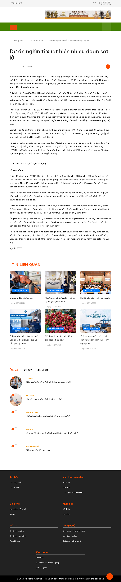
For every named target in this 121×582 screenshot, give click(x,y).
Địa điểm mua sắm (18, 536)
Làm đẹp (66, 514)
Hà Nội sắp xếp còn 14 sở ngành (95, 298)
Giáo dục (29, 378)
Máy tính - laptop (70, 536)
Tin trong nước (36, 40)
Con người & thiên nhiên (73, 492)
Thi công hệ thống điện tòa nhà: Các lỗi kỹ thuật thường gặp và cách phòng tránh (24, 340)
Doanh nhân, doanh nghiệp (47, 563)
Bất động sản (32, 412)
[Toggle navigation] (13, 27)
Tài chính (30, 395)
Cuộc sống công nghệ (72, 541)
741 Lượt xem (27, 66)
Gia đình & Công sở (18, 509)
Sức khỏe (66, 509)
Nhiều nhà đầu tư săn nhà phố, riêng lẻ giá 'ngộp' (48, 416)
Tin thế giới (14, 487)
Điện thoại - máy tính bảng (74, 531)
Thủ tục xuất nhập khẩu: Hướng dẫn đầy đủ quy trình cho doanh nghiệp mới (94, 340)
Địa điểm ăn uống (17, 531)
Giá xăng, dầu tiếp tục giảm (22, 298)
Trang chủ (18, 40)
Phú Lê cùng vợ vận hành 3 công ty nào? (44, 399)
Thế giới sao (15, 541)
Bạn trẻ (12, 514)
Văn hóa (29, 429)
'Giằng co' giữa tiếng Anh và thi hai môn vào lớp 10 (49, 382)
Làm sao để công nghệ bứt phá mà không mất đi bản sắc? (52, 433)
